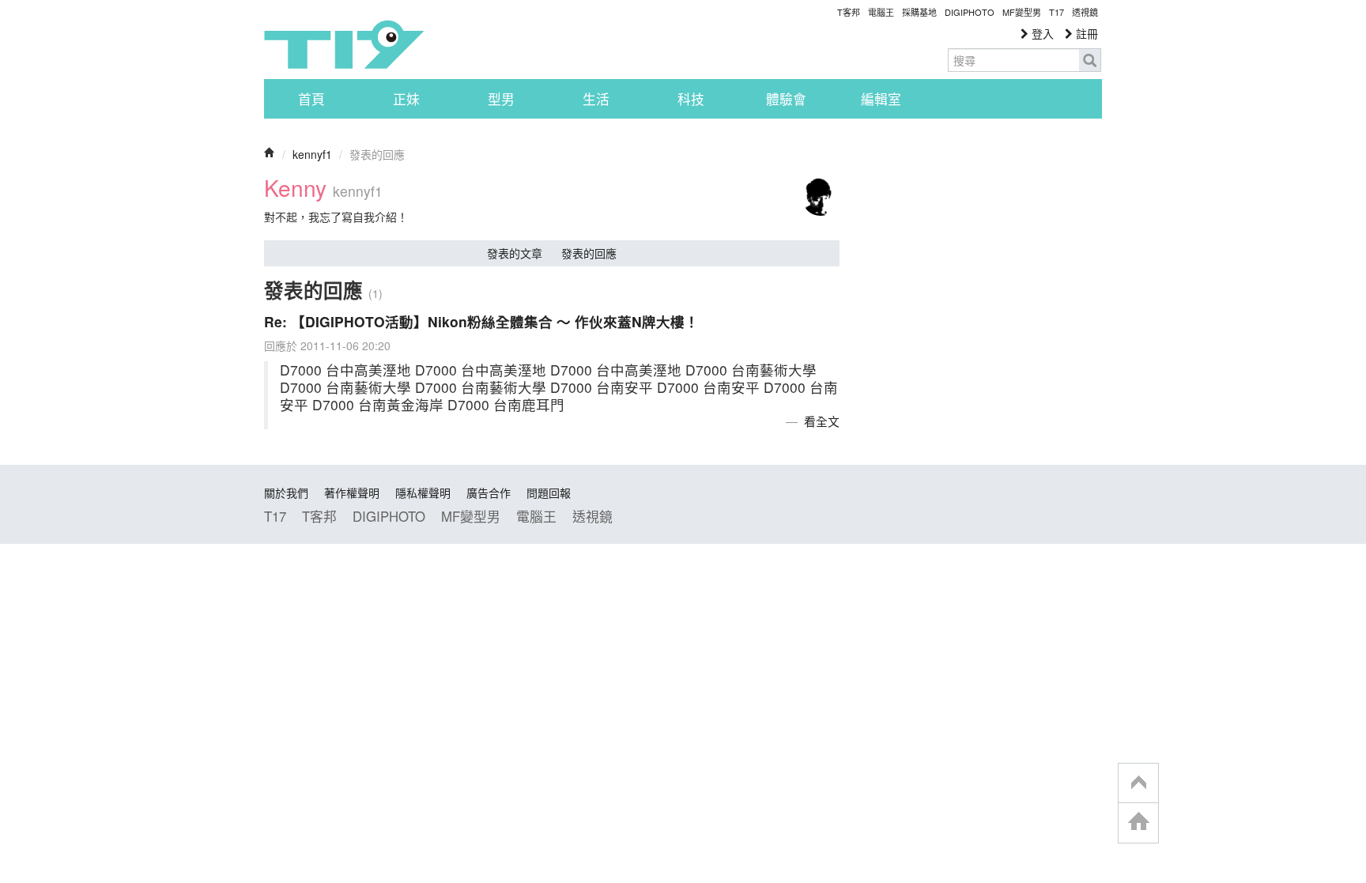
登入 (1041, 33)
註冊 (1085, 33)
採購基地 (919, 12)
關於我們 (286, 492)
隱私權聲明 (423, 492)
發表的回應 (589, 253)
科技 (690, 98)
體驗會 (786, 98)
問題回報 (548, 492)
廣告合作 (488, 492)
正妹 (406, 98)
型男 (501, 98)
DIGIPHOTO (969, 12)
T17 (344, 44)
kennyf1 (312, 154)
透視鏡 (1085, 12)
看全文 (822, 421)
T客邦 (848, 12)
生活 (596, 98)
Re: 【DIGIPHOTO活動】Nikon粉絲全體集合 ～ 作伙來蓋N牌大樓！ (481, 321)
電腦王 (881, 12)
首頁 (311, 98)
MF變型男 (1021, 12)
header (1138, 783)
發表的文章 (514, 253)
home (1138, 822)
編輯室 (881, 98)
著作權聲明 (351, 492)
